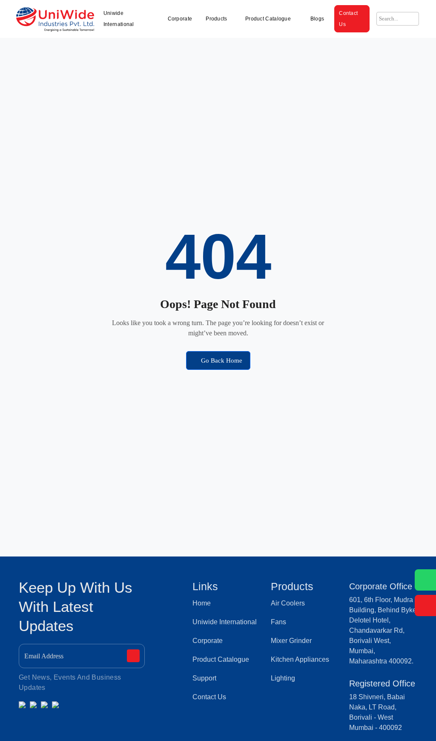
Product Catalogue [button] (268, 19)
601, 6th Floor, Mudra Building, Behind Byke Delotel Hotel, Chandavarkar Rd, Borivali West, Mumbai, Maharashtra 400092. (382, 630)
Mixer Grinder (291, 640)
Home (201, 603)
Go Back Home (220, 360)
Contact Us (348, 18)
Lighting (283, 678)
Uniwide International (118, 18)
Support (204, 678)
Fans (278, 622)
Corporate (180, 19)
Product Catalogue (220, 659)
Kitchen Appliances (300, 659)
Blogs (317, 19)
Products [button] (216, 19)
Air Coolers (288, 603)
